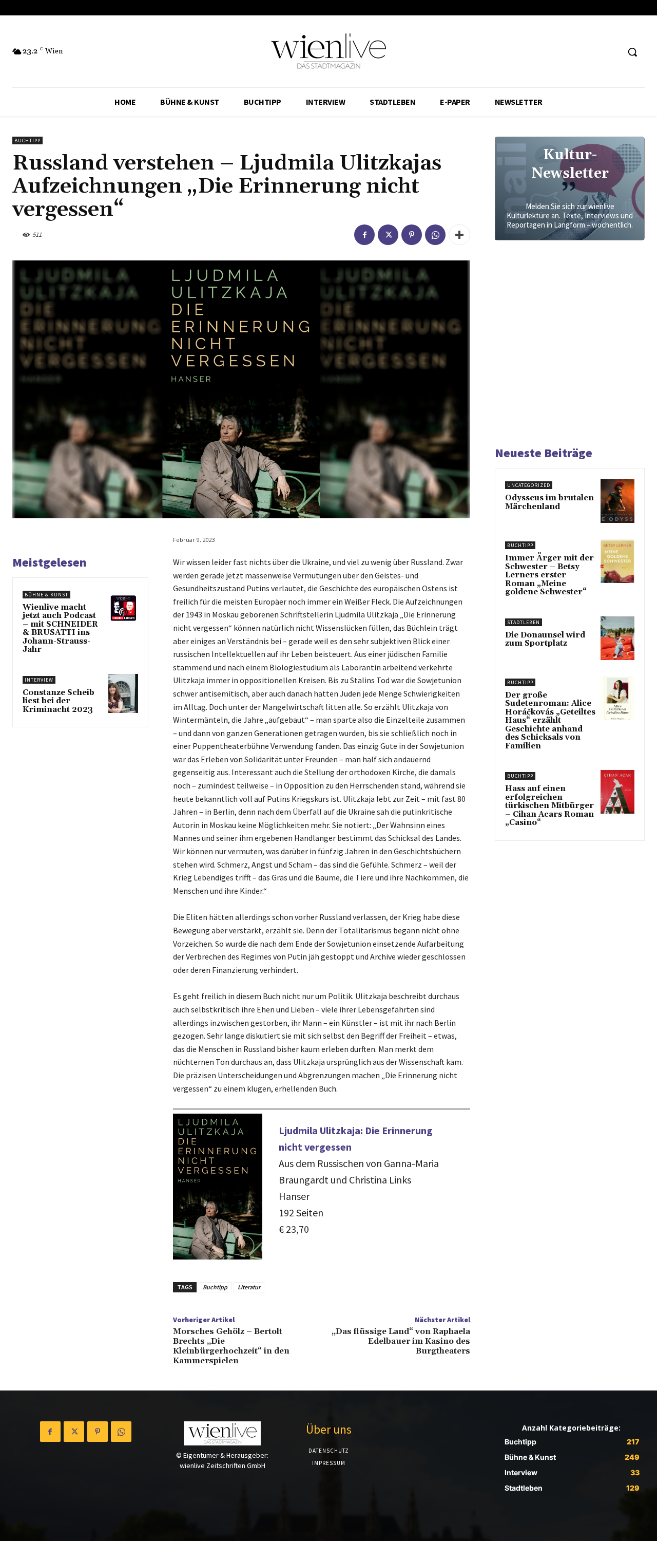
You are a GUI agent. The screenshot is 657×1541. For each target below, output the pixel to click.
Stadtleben (523, 622)
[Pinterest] (411, 234)
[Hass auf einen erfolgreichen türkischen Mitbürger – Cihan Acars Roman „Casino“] (617, 792)
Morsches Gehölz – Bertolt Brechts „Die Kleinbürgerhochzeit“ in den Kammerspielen (231, 1346)
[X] (388, 234)
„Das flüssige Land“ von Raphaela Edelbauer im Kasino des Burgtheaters (401, 1341)
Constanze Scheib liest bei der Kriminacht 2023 (58, 701)
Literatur (249, 1287)
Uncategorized (528, 485)
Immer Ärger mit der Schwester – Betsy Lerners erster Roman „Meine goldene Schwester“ (549, 575)
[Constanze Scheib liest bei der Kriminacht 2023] (123, 693)
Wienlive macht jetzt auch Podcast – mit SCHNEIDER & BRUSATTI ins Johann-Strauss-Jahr (60, 629)
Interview (39, 679)
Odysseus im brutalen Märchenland (549, 502)
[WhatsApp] (435, 234)
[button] (632, 52)
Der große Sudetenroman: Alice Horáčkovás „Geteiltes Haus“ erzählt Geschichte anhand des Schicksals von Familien (550, 720)
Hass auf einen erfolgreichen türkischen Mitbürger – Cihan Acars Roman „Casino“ (549, 806)
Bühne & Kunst (46, 594)
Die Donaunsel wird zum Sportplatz (545, 639)
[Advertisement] (572, 348)
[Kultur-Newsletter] (569, 188)
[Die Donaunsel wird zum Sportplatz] (617, 638)
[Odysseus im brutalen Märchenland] (617, 501)
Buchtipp (27, 140)
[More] (459, 234)
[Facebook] (364, 234)
